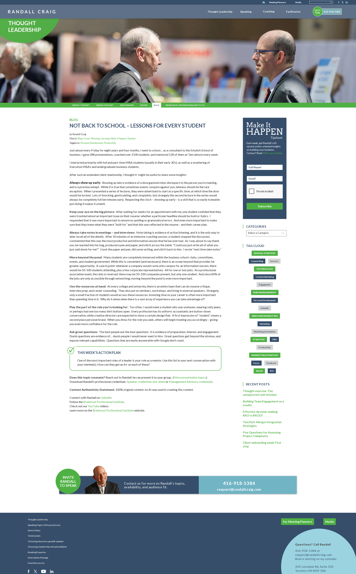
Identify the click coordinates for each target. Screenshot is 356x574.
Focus (256, 363)
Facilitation (293, 11)
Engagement (265, 284)
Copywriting (257, 261)
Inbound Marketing (265, 315)
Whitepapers (127, 105)
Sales (259, 370)
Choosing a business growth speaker (46, 541)
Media (298, 2)
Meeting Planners (277, 2)
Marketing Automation (265, 331)
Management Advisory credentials (191, 381)
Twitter (342, 2)
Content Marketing (265, 277)
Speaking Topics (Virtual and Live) (44, 525)
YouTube (93, 406)
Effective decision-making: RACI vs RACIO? (260, 413)
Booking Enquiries (37, 552)
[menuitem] (220, 11)
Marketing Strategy (264, 355)
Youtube (44, 571)
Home (263, 2)
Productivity (110, 142)
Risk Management (264, 292)
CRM (274, 339)
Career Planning (91, 138)
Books (143, 105)
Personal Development (91, 142)
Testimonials (34, 535)
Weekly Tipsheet (81, 105)
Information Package (38, 557)
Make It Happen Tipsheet (123, 138)
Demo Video (34, 530)
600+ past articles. (273, 153)
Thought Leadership (219, 11)
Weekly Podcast (105, 105)
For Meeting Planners (297, 521)
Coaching (268, 11)
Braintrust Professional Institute (185, 105)
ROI (272, 371)
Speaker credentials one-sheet (146, 381)
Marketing (265, 324)
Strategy (259, 339)
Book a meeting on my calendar (316, 558)
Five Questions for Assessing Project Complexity (262, 434)
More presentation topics (190, 377)
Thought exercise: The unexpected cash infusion (260, 392)
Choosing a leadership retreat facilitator (47, 546)
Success (274, 261)
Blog (156, 105)
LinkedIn (346, 2)
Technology (264, 268)
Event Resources (36, 563)
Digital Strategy (265, 253)
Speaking (245, 11)
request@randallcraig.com (239, 489)
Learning (105, 138)
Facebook (337, 2)
